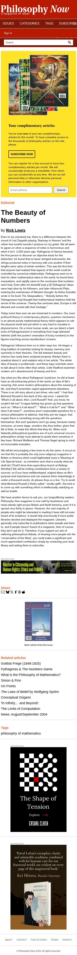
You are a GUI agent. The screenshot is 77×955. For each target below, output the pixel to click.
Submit (61, 189)
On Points (8, 686)
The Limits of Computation (20, 709)
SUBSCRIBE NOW (22, 154)
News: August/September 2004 (24, 714)
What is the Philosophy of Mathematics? (31, 675)
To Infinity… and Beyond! (19, 703)
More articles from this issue (38, 645)
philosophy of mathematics (21, 733)
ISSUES (8, 23)
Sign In (8, 32)
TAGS (49, 23)
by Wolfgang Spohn (30, 692)
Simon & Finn (11, 680)
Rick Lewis (15, 230)
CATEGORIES (29, 23)
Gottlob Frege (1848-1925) (21, 663)
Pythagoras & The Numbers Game (27, 669)
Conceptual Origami (16, 697)
